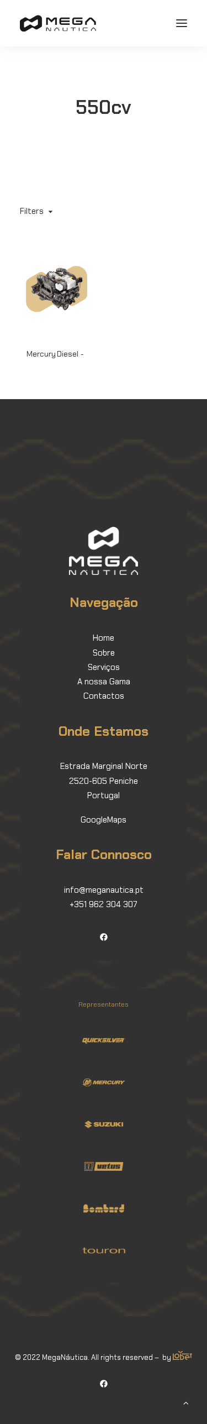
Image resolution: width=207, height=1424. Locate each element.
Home (103, 637)
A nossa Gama (103, 681)
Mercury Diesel (52, 354)
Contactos (103, 695)
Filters (32, 211)
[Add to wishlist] (80, 258)
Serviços (104, 667)
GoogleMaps (103, 819)
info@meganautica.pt (104, 890)
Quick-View (80, 270)
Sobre (104, 652)
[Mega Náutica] (58, 23)
